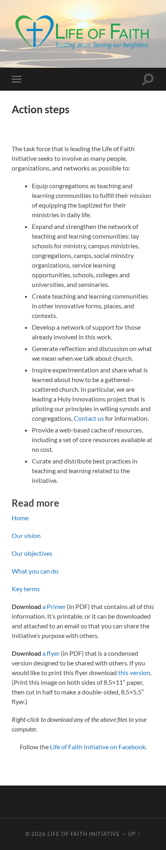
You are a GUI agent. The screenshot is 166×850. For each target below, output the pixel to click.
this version (134, 672)
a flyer (51, 653)
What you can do (35, 571)
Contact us (89, 418)
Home (20, 518)
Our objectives (32, 553)
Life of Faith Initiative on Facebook (97, 746)
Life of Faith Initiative (84, 834)
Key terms (26, 588)
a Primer (54, 606)
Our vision (26, 535)
